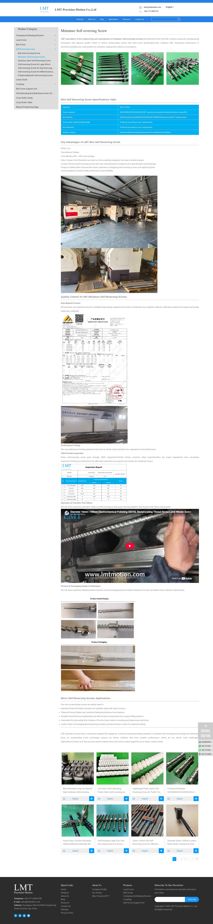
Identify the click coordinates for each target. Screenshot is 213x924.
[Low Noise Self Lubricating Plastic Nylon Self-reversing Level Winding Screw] (113, 768)
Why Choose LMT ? (100, 896)
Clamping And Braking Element (30, 35)
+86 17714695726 (207, 746)
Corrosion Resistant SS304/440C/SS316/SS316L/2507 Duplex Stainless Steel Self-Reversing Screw (182, 791)
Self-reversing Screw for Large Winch (34, 64)
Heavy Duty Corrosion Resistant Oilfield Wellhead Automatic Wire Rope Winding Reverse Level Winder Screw (77, 843)
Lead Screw (21, 40)
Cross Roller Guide (24, 98)
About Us (91, 19)
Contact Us (139, 19)
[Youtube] (24, 915)
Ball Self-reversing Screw (29, 53)
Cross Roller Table (24, 102)
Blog (102, 19)
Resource (126, 19)
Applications (113, 19)
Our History (97, 893)
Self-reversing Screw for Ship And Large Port (37, 68)
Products (79, 19)
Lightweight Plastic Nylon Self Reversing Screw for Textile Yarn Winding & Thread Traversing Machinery (147, 791)
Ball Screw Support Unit (26, 89)
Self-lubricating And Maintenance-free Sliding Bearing (37, 93)
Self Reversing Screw (25, 49)
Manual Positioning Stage (27, 107)
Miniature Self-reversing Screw (31, 57)
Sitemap (64, 909)
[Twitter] (20, 915)
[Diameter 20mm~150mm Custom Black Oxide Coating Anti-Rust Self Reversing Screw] (182, 820)
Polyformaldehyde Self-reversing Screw (35, 75)
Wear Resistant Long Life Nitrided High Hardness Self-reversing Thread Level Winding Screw (77, 791)
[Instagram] (28, 915)
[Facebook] (15, 915)
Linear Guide (21, 80)
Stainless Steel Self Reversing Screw (34, 61)
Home (63, 889)
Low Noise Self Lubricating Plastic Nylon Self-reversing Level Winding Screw (112, 791)
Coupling (20, 84)
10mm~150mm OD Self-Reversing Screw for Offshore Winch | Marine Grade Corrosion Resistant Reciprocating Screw (147, 843)
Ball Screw (21, 45)
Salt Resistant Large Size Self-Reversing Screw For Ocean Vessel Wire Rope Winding (111, 843)
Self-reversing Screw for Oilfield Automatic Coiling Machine (38, 72)
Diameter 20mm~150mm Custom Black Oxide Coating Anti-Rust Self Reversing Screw (181, 843)
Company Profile (99, 889)
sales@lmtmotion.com (31, 902)
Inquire (75, 799)
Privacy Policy (67, 913)
